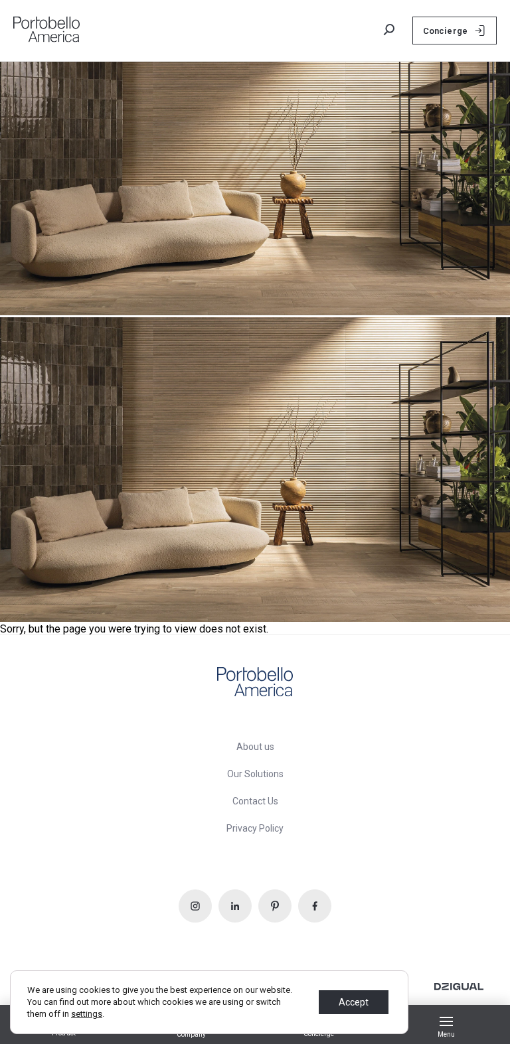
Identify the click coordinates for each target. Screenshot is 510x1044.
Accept (354, 1002)
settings (86, 1014)
